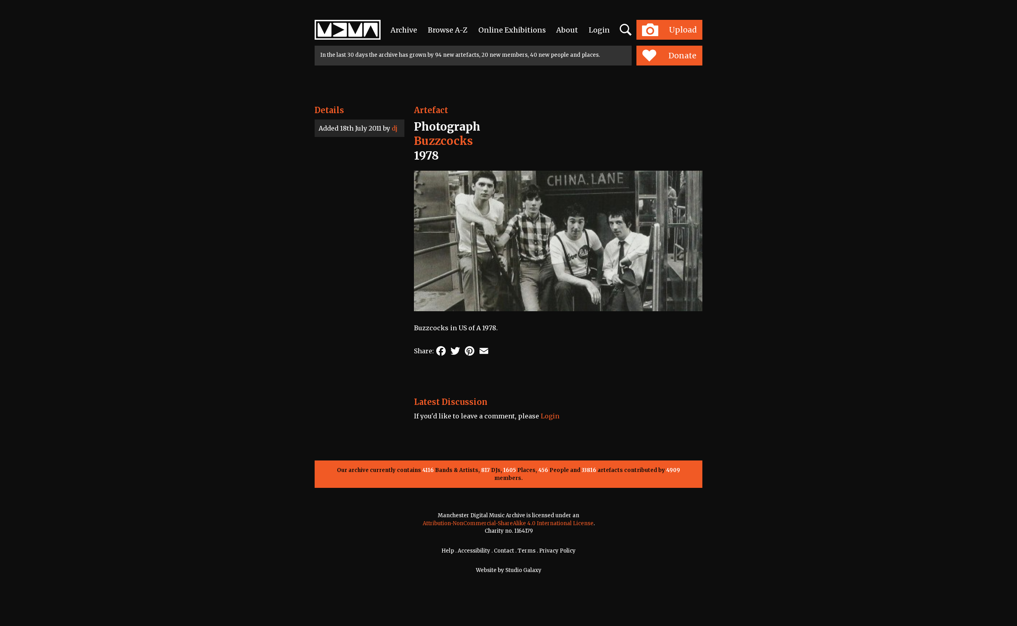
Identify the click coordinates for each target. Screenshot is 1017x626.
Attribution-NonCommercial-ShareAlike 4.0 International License (508, 523)
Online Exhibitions (512, 30)
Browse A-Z (448, 30)
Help (447, 550)
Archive (404, 30)
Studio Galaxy (523, 570)
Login (599, 30)
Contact (504, 550)
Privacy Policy (557, 550)
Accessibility (474, 550)
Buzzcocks (443, 141)
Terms (527, 550)
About (567, 30)
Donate (682, 55)
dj (395, 128)
